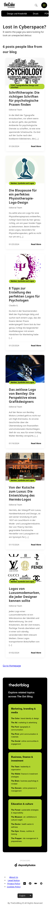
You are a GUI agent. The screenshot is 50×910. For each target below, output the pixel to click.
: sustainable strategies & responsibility (24, 811)
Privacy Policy (13, 883)
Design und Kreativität (17, 13)
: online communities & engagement (24, 742)
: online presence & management (24, 789)
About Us (13, 877)
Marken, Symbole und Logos (22, 183)
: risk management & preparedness (24, 839)
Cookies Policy (14, 886)
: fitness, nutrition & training (22, 832)
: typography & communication (20, 728)
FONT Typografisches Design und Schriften (24, 86)
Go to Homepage (12, 665)
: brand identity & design (25, 718)
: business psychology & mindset (24, 782)
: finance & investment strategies (24, 775)
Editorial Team (15, 109)
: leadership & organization (20, 768)
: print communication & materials (24, 735)
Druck (35, 13)
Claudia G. (13, 305)
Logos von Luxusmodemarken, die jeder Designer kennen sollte (24, 595)
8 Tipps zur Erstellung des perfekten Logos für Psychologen (24, 294)
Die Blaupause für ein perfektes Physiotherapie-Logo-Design (23, 196)
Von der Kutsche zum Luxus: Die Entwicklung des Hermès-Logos (22, 493)
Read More (36, 146)
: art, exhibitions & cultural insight (24, 818)
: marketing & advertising (24, 722)
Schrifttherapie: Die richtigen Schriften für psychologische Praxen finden (24, 98)
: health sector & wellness (22, 825)
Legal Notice (14, 880)
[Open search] (36, 5)
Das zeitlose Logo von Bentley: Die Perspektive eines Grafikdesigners (22, 395)
